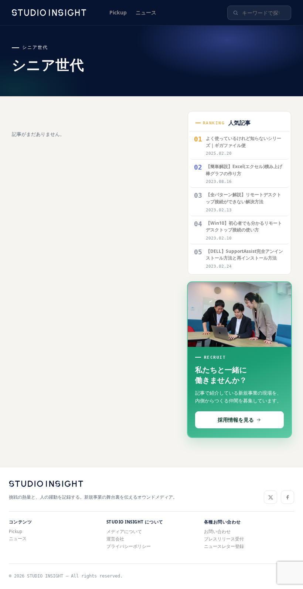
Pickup (118, 12)
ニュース (146, 12)
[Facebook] (287, 497)
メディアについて (124, 531)
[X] (270, 497)
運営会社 (115, 539)
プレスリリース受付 (224, 539)
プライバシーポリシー (128, 546)
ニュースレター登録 (224, 546)
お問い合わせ (217, 531)
